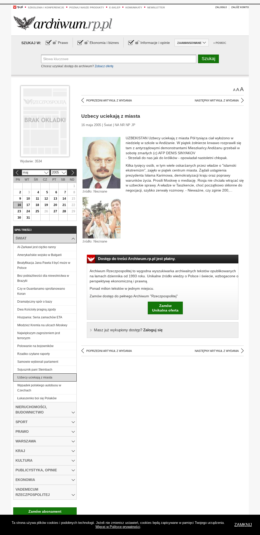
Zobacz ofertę (104, 66)
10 (28, 198)
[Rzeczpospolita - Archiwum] (63, 23)
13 (55, 198)
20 (55, 205)
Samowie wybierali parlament (37, 362)
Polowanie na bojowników (35, 346)
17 (28, 205)
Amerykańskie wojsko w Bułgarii (39, 255)
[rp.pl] (18, 6)
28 (64, 211)
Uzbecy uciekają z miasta (34, 377)
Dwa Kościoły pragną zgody (36, 309)
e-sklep (114, 7)
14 (64, 198)
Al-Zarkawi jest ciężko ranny (36, 247)
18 (37, 205)
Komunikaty (133, 7)
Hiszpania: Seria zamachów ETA (39, 317)
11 (37, 198)
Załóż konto (240, 7)
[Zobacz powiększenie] (102, 162)
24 (28, 211)
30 (19, 217)
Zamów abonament (44, 511)
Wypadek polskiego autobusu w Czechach (39, 388)
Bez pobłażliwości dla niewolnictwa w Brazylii (43, 278)
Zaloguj (221, 7)
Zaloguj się (128, 330)
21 (64, 205)
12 (46, 198)
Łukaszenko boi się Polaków (37, 398)
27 (55, 211)
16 (19, 205)
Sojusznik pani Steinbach (34, 369)
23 (19, 211)
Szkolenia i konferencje (46, 7)
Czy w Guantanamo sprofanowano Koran (41, 291)
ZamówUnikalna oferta (165, 308)
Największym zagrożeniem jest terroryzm (38, 335)
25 (37, 211)
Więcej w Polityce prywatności (117, 527)
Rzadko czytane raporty (33, 354)
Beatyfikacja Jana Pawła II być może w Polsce (43, 265)
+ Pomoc (219, 42)
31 (28, 217)
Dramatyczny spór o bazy (34, 301)
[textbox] (118, 59)
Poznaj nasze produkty (86, 7)
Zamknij (243, 525)
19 (46, 205)
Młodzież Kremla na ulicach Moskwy (42, 325)
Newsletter (156, 7)
